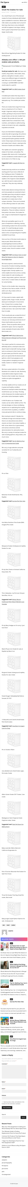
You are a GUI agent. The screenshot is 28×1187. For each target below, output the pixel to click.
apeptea (10, 931)
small (8, 925)
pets (4, 7)
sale (4, 925)
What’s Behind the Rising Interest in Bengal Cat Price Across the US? (18, 966)
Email (4, 1088)
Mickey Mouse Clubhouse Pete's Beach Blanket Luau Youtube (13, 602)
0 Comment (13, 12)
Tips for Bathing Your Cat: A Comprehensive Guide (18, 984)
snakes (13, 925)
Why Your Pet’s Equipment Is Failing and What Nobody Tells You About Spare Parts (14, 1127)
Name (4, 1082)
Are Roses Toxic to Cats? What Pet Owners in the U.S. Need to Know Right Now (14, 257)
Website (4, 1095)
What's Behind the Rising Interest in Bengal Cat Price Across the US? (14, 338)
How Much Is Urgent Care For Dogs (18, 1039)
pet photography (7, 1163)
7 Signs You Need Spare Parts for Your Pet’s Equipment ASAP (13, 1141)
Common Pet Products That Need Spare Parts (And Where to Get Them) (13, 1137)
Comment (5, 1064)
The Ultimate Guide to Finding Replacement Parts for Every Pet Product (14, 1132)
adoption (4, 1160)
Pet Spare (5, 2)
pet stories (5, 1168)
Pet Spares (5, 1165)
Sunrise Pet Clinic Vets (18, 501)
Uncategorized (6, 1174)
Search (4, 1114)
